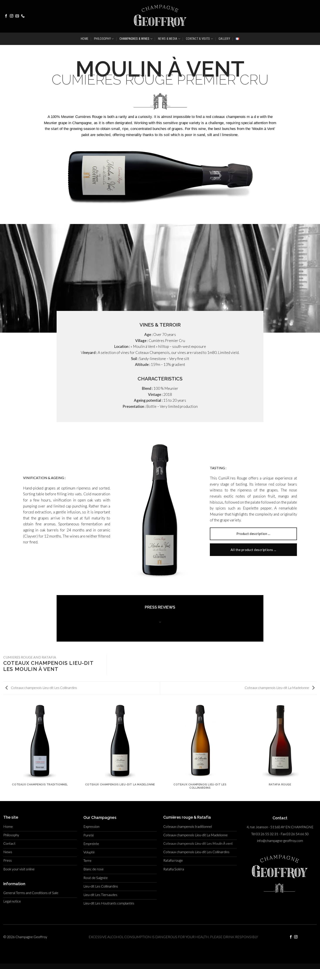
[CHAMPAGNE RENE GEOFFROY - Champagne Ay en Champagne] (160, 16)
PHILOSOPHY (102, 38)
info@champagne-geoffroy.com (280, 841)
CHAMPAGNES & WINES (135, 38)
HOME (84, 38)
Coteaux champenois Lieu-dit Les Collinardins (43, 688)
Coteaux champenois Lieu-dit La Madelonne (277, 688)
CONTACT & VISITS (198, 38)
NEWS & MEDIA (167, 38)
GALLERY (224, 38)
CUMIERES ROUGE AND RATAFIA (29, 657)
